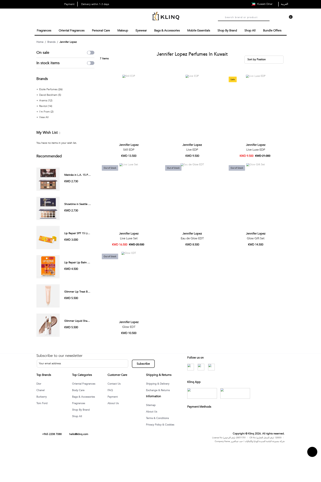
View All (43, 116)
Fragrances (79, 403)
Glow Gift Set (255, 238)
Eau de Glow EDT (192, 238)
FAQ (111, 390)
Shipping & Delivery (159, 383)
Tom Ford (42, 403)
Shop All (77, 417)
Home (39, 41)
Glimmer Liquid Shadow (78, 320)
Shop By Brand (82, 410)
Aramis (43, 100)
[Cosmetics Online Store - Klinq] (165, 16)
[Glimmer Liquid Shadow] (48, 324)
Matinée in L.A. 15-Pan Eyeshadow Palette (89, 174)
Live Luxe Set (128, 238)
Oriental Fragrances (85, 383)
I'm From (45, 111)
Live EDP (192, 149)
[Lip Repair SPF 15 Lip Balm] (48, 237)
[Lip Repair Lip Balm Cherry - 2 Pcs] (48, 266)
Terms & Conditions (159, 418)
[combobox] (247, 17)
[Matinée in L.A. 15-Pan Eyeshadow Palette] (48, 178)
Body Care (79, 390)
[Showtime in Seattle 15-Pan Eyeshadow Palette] (48, 207)
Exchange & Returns (159, 390)
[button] (154, 78)
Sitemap (151, 405)
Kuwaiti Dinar (265, 4)
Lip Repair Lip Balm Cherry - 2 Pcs (84, 262)
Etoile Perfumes (48, 89)
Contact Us (115, 383)
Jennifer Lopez (129, 144)
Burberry (42, 397)
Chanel (41, 390)
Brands (51, 41)
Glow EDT (128, 326)
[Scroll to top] (312, 458)
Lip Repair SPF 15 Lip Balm (80, 232)
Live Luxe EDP (255, 149)
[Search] (220, 17)
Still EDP (128, 149)
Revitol (43, 105)
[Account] (274, 20)
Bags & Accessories (85, 397)
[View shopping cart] (288, 20)
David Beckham (48, 94)
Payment (113, 397)
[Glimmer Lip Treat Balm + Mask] (48, 295)
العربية (284, 4)
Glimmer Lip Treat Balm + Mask (82, 291)
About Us (114, 403)
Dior (39, 383)
